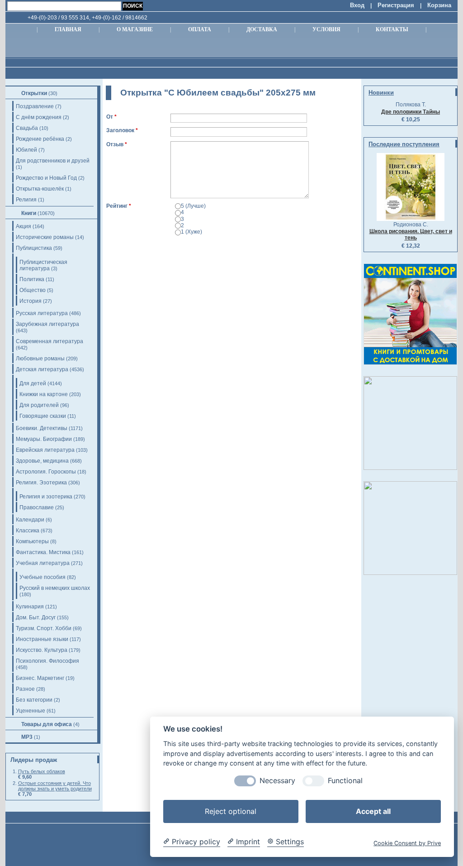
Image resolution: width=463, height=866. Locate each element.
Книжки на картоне (43, 394)
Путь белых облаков (41, 771)
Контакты (392, 29)
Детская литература (42, 369)
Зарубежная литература (47, 324)
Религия (26, 199)
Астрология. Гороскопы (46, 472)
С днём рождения (38, 117)
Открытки (34, 93)
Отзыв (114, 144)
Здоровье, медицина (42, 461)
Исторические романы (45, 237)
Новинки (381, 92)
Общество (32, 290)
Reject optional (230, 811)
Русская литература (42, 313)
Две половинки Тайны (410, 112)
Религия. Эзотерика (41, 482)
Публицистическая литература (43, 265)
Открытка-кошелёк (40, 189)
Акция (23, 226)
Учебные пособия (42, 577)
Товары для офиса (46, 724)
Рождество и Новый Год (46, 178)
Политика (31, 279)
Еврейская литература (45, 450)
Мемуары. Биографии (44, 439)
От (109, 117)
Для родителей (39, 405)
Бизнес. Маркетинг (40, 678)
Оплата (199, 29)
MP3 (27, 737)
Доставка (261, 29)
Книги (28, 213)
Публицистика (34, 248)
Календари (30, 520)
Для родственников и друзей (53, 161)
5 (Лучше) (193, 206)
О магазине (135, 29)
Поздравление (35, 106)
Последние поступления (404, 144)
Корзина (439, 5)
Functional (345, 780)
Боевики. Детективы (41, 428)
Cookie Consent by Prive (407, 843)
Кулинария (30, 606)
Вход (357, 5)
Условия (326, 29)
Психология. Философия (47, 661)
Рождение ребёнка (40, 139)
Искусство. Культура (41, 650)
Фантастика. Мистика (43, 552)
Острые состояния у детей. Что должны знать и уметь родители (55, 785)
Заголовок (120, 130)
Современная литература (49, 341)
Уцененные (30, 711)
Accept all (373, 811)
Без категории (34, 700)
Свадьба (27, 128)
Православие (36, 507)
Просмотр (151, 244)
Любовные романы (40, 358)
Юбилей (26, 150)
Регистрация (396, 5)
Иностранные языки (42, 639)
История (30, 301)
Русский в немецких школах (54, 588)
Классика (27, 530)
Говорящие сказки (42, 416)
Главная (68, 29)
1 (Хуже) (191, 232)
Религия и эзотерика (45, 496)
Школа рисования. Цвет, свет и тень (410, 234)
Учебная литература (43, 563)
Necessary (277, 780)
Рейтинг (117, 206)
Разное (25, 689)
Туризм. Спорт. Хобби (43, 628)
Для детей (32, 383)
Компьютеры (32, 541)
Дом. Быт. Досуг (36, 617)
